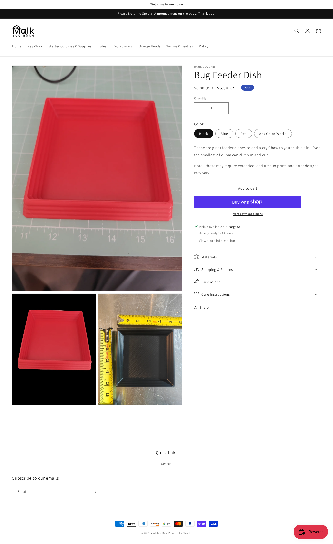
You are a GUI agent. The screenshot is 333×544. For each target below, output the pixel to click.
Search (166, 463)
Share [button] (204, 307)
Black (203, 133)
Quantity (200, 98)
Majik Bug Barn (159, 532)
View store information (217, 240)
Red (244, 133)
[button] (297, 31)
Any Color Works (273, 133)
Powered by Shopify (180, 532)
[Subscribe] (94, 491)
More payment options (248, 213)
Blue (224, 133)
